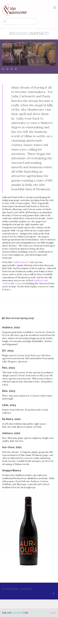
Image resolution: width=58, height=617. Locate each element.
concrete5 (17, 612)
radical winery (20, 262)
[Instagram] (53, 593)
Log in (52, 612)
